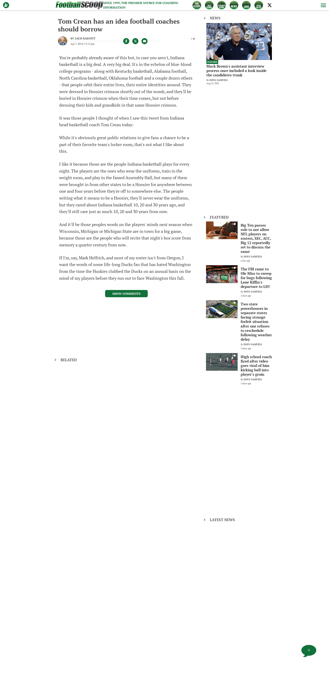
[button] (323, 5)
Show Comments (126, 294)
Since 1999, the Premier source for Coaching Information (140, 5)
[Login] (7, 5)
